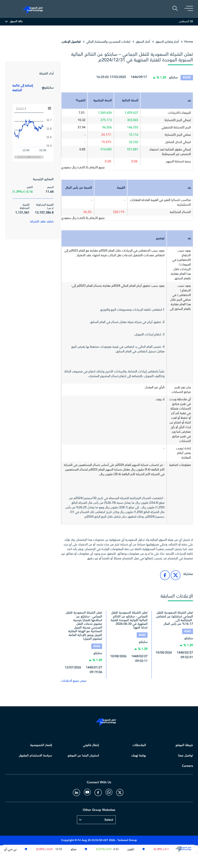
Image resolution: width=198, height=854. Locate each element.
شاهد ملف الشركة (42, 221)
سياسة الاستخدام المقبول (35, 755)
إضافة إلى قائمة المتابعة (22, 87)
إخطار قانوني (91, 745)
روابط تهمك (138, 755)
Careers (187, 766)
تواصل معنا (185, 755)
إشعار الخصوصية (41, 745)
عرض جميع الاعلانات (73, 680)
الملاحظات (139, 745)
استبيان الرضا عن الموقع (83, 755)
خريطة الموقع (184, 745)
